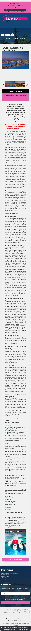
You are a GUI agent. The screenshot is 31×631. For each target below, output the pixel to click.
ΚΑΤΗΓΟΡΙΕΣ (15, 38)
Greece (18, 610)
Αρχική (8, 38)
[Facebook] (16, 615)
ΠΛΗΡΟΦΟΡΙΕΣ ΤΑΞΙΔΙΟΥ (15, 91)
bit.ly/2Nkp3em (10, 527)
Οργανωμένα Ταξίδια (8, 609)
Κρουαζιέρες (24, 609)
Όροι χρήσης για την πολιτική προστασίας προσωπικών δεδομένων (15, 612)
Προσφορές (23, 38)
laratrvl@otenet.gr (14, 579)
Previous (4, 83)
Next (27, 83)
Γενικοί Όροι (22, 11)
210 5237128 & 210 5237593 (16, 5)
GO (15, 602)
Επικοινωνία (7, 11)
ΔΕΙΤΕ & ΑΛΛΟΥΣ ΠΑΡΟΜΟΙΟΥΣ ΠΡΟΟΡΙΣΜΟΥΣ (15, 95)
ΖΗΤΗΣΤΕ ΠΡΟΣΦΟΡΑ (15, 99)
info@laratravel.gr (7, 579)
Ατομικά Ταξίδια (17, 609)
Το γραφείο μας (14, 11)
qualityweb (16, 625)
